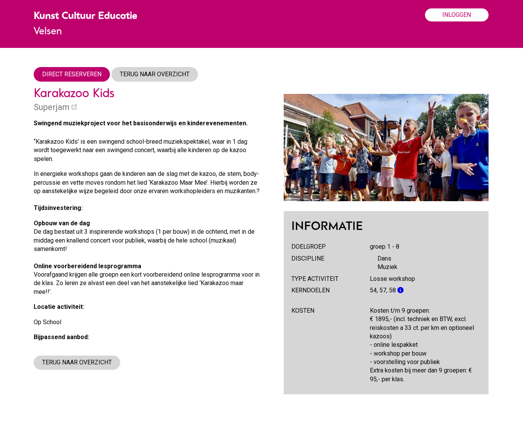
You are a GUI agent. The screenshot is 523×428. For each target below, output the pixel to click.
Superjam (53, 107)
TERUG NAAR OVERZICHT (155, 74)
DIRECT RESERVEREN (71, 74)
